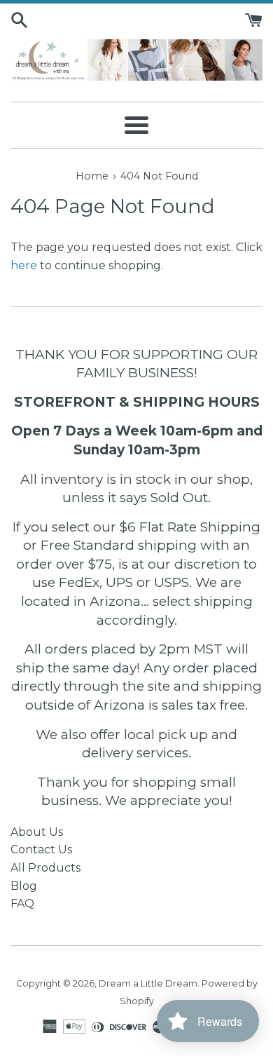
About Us (36, 832)
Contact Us (41, 849)
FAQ (22, 903)
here (23, 265)
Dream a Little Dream (148, 983)
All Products (45, 867)
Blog (23, 886)
